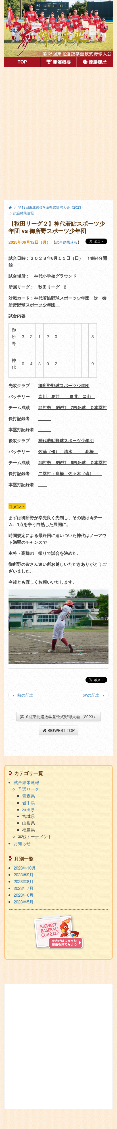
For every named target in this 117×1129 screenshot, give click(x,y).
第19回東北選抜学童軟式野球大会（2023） (58, 716)
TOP (28, 61)
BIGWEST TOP (60, 730)
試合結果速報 (66, 242)
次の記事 (93, 695)
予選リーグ (28, 789)
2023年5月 (24, 902)
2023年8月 (24, 881)
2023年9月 (24, 874)
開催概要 (61, 61)
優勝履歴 (97, 61)
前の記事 (23, 695)
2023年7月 (24, 888)
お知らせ (22, 843)
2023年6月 (24, 895)
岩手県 (28, 802)
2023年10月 (25, 868)
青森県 (28, 796)
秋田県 (28, 809)
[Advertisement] (58, 133)
